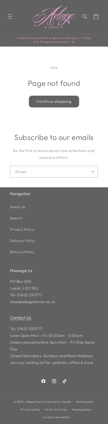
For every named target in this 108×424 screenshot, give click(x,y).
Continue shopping (54, 101)
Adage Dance (34, 401)
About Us (17, 207)
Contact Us (20, 317)
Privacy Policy (22, 229)
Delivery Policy (22, 240)
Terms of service (55, 409)
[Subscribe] (92, 172)
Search (16, 218)
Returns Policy (22, 252)
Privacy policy (30, 409)
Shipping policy (82, 409)
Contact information (56, 417)
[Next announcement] (98, 39)
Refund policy (85, 401)
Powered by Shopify (58, 401)
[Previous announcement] (9, 39)
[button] (10, 16)
